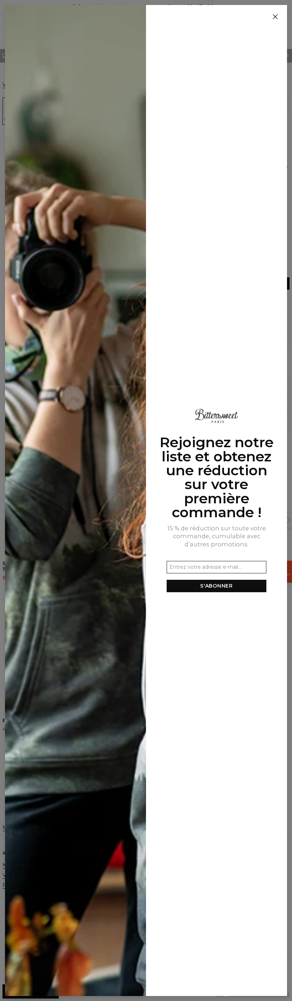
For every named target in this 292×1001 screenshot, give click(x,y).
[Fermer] (275, 17)
